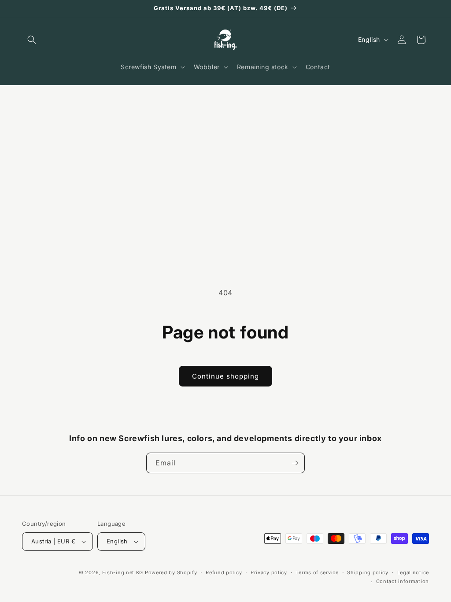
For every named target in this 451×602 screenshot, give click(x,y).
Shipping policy (367, 572)
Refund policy (224, 572)
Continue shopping (225, 376)
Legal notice (413, 572)
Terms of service (317, 572)
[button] (31, 39)
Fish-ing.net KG (123, 572)
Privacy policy (269, 572)
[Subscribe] (294, 463)
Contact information (402, 581)
